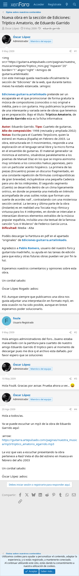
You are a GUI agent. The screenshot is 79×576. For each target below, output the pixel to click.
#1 (75, 51)
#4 (75, 409)
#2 (75, 332)
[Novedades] (67, 4)
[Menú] (5, 4)
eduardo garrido (51, 28)
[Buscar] (74, 4)
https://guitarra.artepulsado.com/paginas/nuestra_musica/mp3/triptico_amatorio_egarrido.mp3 (39, 442)
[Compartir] (70, 51)
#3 (75, 378)
